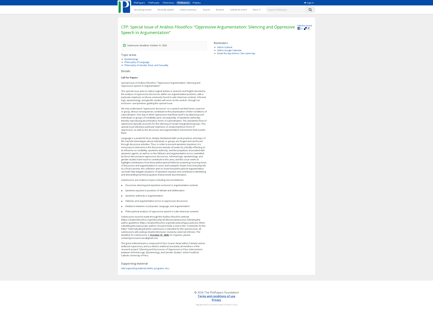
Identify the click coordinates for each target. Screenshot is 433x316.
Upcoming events (143, 9)
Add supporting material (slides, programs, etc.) (145, 268)
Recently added (166, 9)
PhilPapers (139, 2)
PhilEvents (183, 2)
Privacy (216, 300)
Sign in (310, 2)
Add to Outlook (224, 47)
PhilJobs (197, 2)
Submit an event (238, 9)
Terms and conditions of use (216, 296)
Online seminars (188, 9)
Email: (220, 53)
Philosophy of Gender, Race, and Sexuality (146, 65)
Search (206, 9)
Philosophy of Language (136, 62)
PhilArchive (168, 2)
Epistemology (131, 59)
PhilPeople (153, 2)
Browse (220, 9)
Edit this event (305, 25)
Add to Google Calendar (229, 50)
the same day (248, 53)
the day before (231, 53)
